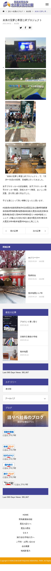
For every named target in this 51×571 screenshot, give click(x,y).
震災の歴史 (25, 528)
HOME (25, 515)
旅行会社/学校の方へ (25, 537)
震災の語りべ (25, 524)
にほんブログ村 (9, 435)
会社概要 (25, 546)
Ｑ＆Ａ (25, 533)
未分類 (16, 24)
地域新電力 (25, 551)
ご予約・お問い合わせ (25, 542)
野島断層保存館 (25, 519)
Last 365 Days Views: (12, 372)
